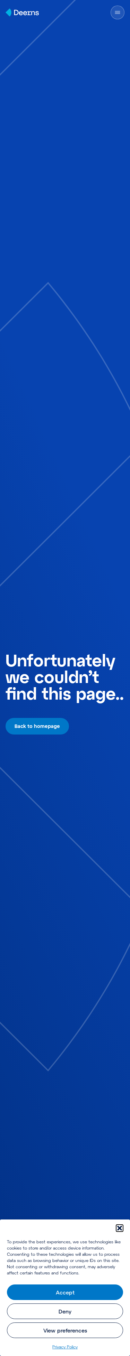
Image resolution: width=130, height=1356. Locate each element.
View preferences (65, 1330)
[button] (119, 1228)
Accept (65, 1292)
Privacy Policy (65, 1346)
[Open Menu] (117, 12)
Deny (65, 1311)
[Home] (22, 12)
